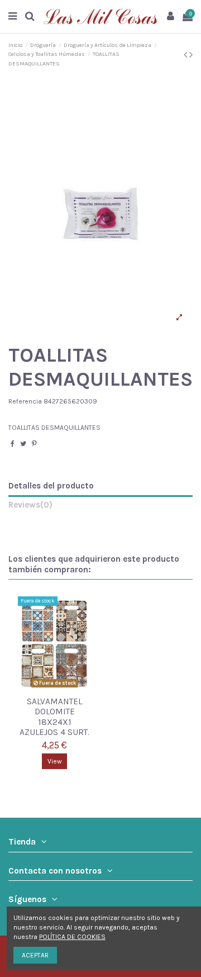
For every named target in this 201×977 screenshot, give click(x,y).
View (54, 761)
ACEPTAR (35, 955)
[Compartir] (13, 444)
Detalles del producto (51, 486)
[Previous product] (186, 55)
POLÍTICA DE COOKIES (72, 937)
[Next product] (191, 55)
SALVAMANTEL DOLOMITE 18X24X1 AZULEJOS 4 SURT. (54, 717)
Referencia (25, 401)
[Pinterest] (34, 444)
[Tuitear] (23, 444)
